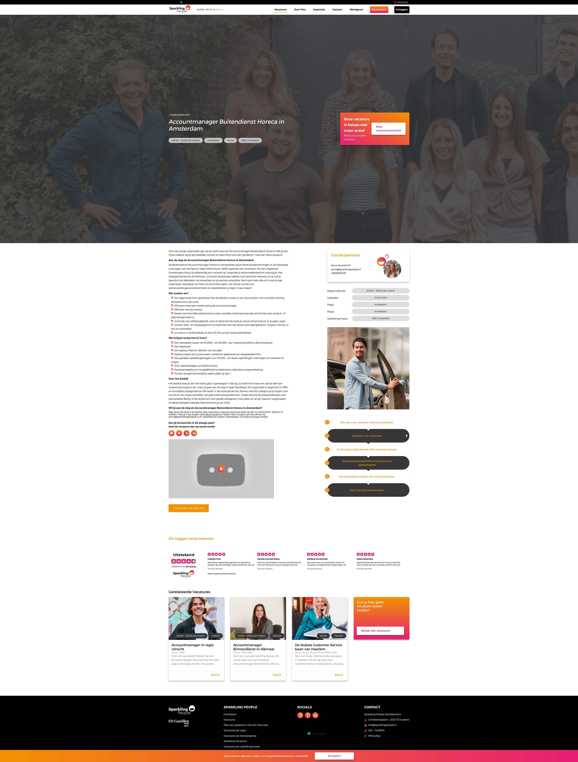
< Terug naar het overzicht (188, 508)
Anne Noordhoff (340, 265)
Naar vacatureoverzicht (388, 128)
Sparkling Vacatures (235, 741)
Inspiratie (319, 9)
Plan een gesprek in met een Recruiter (246, 724)
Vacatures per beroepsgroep (240, 735)
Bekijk (215, 674)
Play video (221, 468)
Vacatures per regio (235, 730)
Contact (337, 9)
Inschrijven (379, 9)
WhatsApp (402, 2)
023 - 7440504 (376, 730)
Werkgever (356, 9)
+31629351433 (338, 273)
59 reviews (191, 566)
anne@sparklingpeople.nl (346, 269)
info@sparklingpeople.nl (382, 724)
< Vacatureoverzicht (179, 114)
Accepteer (334, 756)
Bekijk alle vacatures (375, 630)
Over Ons (300, 9)
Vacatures (280, 9)
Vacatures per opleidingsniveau (242, 746)
